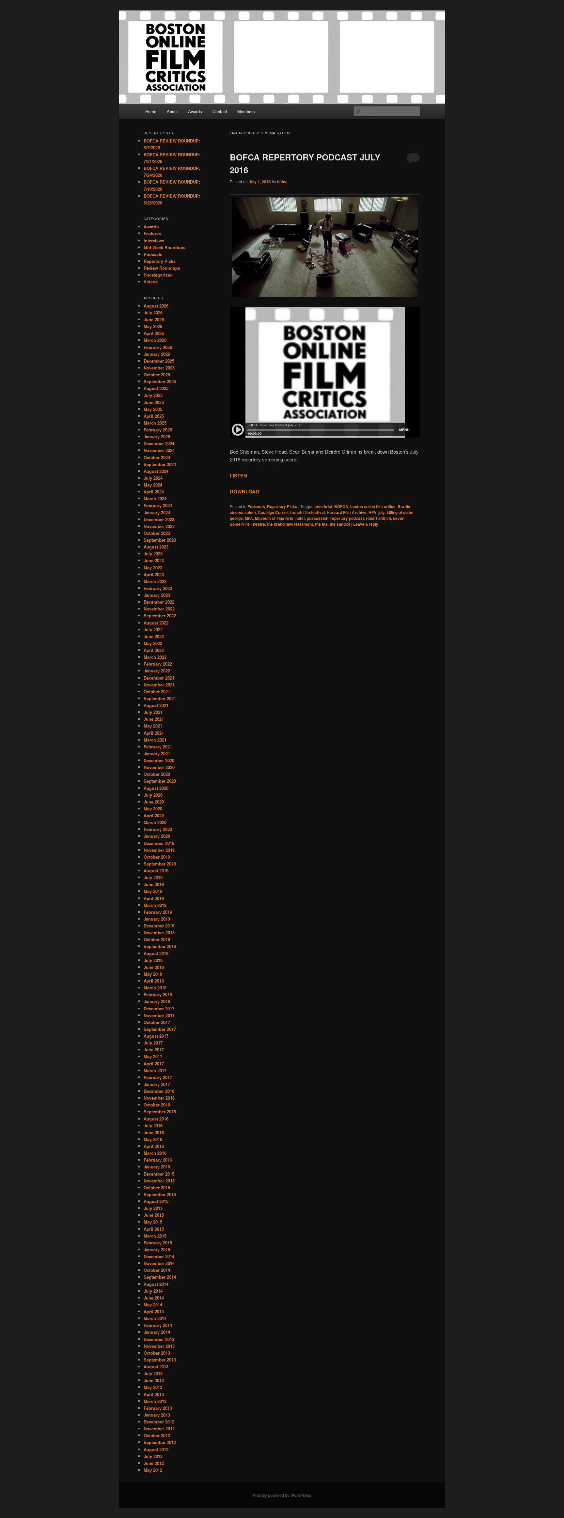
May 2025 (153, 409)
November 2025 (159, 368)
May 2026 (153, 326)
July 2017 (153, 1043)
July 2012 (153, 1456)
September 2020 (160, 781)
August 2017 (156, 1036)
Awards (195, 111)
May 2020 (153, 808)
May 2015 (153, 1222)
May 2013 (153, 1387)
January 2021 (157, 753)
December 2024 (159, 443)
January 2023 (157, 595)
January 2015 (157, 1249)
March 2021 (155, 740)
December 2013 (159, 1339)
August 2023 (156, 547)
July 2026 (153, 312)
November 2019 (159, 850)
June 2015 (154, 1215)
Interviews (154, 240)
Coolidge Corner (273, 512)
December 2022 (159, 602)
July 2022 (153, 629)
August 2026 (156, 306)
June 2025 (154, 402)
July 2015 (153, 1208)
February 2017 (158, 1077)
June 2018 (154, 967)
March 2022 (155, 657)
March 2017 (155, 1070)
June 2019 (154, 884)
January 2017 (157, 1084)
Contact (219, 111)
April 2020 (154, 815)
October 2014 (157, 1270)
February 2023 (158, 588)
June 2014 (154, 1298)
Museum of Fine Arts (274, 518)
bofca (282, 182)
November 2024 (159, 450)
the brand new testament (290, 524)
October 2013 (157, 1353)
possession (317, 518)
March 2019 (155, 905)
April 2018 (154, 981)
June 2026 (154, 319)
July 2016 (153, 1125)
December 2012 (159, 1422)
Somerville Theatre (247, 524)
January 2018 (157, 1001)
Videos (151, 281)
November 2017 (159, 1015)
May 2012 (153, 1470)
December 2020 (159, 760)
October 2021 (157, 691)
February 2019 (158, 912)
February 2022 (158, 664)
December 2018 (159, 926)
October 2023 (157, 533)
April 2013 (154, 1394)
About (172, 111)
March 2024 (155, 498)
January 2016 (157, 1167)
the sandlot (340, 524)
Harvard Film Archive (347, 512)
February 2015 (158, 1243)
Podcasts (256, 506)
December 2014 (159, 1256)
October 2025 (157, 374)
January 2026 (157, 354)
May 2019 (153, 891)
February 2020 (158, 829)
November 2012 (159, 1428)
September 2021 (160, 698)
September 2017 (160, 1029)
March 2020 (155, 822)
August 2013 (156, 1366)
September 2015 (160, 1194)
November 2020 (159, 767)
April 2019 (154, 898)
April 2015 (154, 1229)
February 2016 (158, 1160)
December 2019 (159, 843)
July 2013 (153, 1373)
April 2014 (154, 1311)
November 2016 (159, 1098)
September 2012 (160, 1442)
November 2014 (159, 1263)
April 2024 (154, 491)
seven (398, 518)
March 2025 (155, 423)
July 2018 (153, 960)
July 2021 (153, 712)
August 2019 (156, 870)
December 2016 (159, 1091)
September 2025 (160, 381)
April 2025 (154, 416)
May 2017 (153, 1056)
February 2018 (158, 994)
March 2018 (155, 987)
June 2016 (154, 1132)
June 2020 (154, 802)
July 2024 (153, 478)
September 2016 (160, 1111)
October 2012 (157, 1435)
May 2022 (153, 643)
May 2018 (153, 974)
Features (152, 233)
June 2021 (154, 719)
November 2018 (159, 932)
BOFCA (341, 506)
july (381, 512)
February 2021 (158, 747)
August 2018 (156, 953)
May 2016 (153, 1139)
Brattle (404, 506)
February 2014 (158, 1325)
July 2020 (153, 795)
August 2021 (156, 705)
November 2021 (159, 685)
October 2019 (157, 857)
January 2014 (157, 1332)
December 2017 (159, 1008)
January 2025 (157, 436)
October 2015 (157, 1187)
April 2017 (154, 1063)
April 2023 (154, 574)
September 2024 (160, 464)
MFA (249, 518)
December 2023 (159, 519)
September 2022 (160, 615)
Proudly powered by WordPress (282, 1495)
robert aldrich (378, 518)
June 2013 (154, 1380)
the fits (321, 524)
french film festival (307, 512)
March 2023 (155, 581)
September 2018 (160, 946)
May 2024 (153, 485)
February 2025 (158, 430)
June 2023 (154, 560)
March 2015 (155, 1236)
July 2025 (153, 395)
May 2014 (153, 1304)
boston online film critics (373, 506)
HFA (372, 512)
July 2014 (153, 1291)
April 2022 (154, 650)
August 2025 (156, 388)
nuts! (300, 518)
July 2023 (153, 553)
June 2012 (154, 1463)
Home (150, 111)
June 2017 (154, 1049)
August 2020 (156, 788)
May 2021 (153, 726)
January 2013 (157, 1415)
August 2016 (156, 1119)
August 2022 (156, 623)
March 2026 (155, 340)
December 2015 (159, 1174)
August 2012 (156, 1449)
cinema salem (243, 512)
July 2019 (153, 877)
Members (246, 111)
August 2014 (156, 1284)
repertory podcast (347, 518)
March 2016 (155, 1153)
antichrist (323, 506)
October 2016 (157, 1105)
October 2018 (157, 939)
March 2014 (155, 1318)
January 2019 (157, 919)
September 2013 (160, 1360)
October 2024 (157, 457)
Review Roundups (162, 268)
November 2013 (159, 1346)
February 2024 (158, 505)
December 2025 (159, 361)
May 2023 (153, 567)
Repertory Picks (282, 506)
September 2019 (160, 864)
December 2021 (159, 678)
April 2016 (154, 1146)
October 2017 (157, 1022)
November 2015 (159, 1181)
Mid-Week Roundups (164, 247)
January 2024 (157, 512)
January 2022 (157, 671)
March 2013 (155, 1401)
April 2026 (154, 333)
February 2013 (158, 1408)
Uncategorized (158, 275)
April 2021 (154, 733)
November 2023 (159, 526)
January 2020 (157, 836)
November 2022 (159, 609)
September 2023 (160, 540)
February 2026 (158, 347)
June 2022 (154, 636)
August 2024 (156, 471)
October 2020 (157, 774)
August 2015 (156, 1201)
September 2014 (160, 1277)
